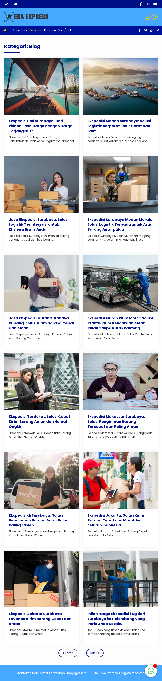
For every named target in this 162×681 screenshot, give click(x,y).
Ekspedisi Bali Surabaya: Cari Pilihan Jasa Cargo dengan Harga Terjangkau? (41, 125)
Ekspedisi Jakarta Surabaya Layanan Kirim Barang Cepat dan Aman (40, 618)
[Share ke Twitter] (146, 30)
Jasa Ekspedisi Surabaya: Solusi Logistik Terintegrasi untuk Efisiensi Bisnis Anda (39, 224)
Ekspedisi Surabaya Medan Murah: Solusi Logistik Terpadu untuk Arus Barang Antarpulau (120, 224)
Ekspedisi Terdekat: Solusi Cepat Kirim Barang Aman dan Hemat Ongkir (39, 421)
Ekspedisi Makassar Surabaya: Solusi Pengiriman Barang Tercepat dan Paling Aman (116, 421)
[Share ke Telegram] (157, 30)
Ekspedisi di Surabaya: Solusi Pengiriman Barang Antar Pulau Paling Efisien (39, 520)
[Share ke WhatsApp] (151, 30)
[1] (151, 673)
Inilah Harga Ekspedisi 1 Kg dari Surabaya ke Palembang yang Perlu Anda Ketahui (116, 618)
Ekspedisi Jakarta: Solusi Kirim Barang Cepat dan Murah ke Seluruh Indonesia (116, 520)
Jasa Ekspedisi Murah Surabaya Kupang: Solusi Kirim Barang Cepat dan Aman (41, 323)
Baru (93, 653)
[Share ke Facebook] (140, 30)
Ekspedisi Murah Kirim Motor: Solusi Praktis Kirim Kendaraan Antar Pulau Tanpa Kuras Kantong (120, 323)
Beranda (35, 30)
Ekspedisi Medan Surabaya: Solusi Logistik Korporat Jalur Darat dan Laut (119, 125)
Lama (69, 653)
